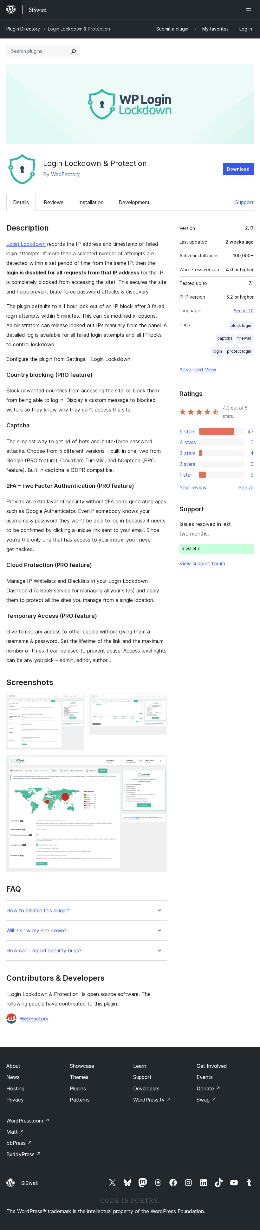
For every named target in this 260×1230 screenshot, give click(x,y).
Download (238, 169)
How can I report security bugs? (43, 951)
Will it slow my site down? (36, 931)
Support (244, 202)
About (13, 1066)
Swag (206, 1099)
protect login (239, 351)
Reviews (53, 202)
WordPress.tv (152, 1099)
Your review (193, 487)
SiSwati (29, 1183)
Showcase (82, 1066)
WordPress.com (27, 1120)
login (217, 351)
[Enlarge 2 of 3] (158, 702)
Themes (79, 1077)
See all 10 (244, 310)
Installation (91, 202)
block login (241, 325)
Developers (146, 1088)
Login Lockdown (26, 244)
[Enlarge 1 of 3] (76, 702)
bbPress (19, 1143)
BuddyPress (23, 1154)
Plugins (78, 1088)
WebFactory (65, 174)
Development (134, 202)
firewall (244, 338)
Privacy (15, 1099)
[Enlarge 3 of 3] (158, 764)
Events (205, 1077)
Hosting (15, 1088)
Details (21, 202)
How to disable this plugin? (37, 911)
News (13, 1077)
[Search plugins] (73, 51)
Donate (208, 1088)
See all (246, 487)
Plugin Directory (23, 28)
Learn (139, 1066)
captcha (225, 338)
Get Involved (212, 1066)
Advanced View (197, 369)
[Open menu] (250, 9)
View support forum (202, 563)
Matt (15, 1132)
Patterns (80, 1099)
